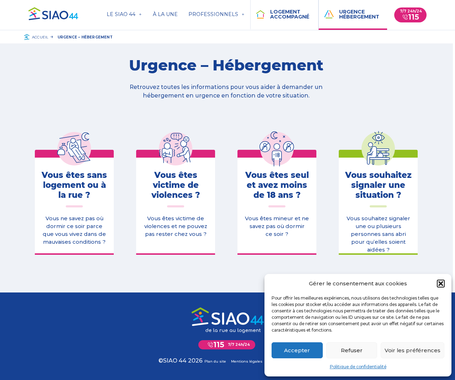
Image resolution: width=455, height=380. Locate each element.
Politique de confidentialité (358, 366)
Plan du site (215, 361)
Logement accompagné (289, 14)
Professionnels (213, 14)
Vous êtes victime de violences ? (175, 185)
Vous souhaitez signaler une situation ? (378, 185)
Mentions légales (246, 361)
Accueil (40, 37)
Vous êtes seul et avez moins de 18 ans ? (277, 185)
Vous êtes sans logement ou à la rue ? (74, 185)
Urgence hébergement (359, 14)
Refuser (352, 350)
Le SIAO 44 (121, 14)
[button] (440, 283)
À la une (165, 14)
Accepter (297, 350)
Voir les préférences (412, 350)
